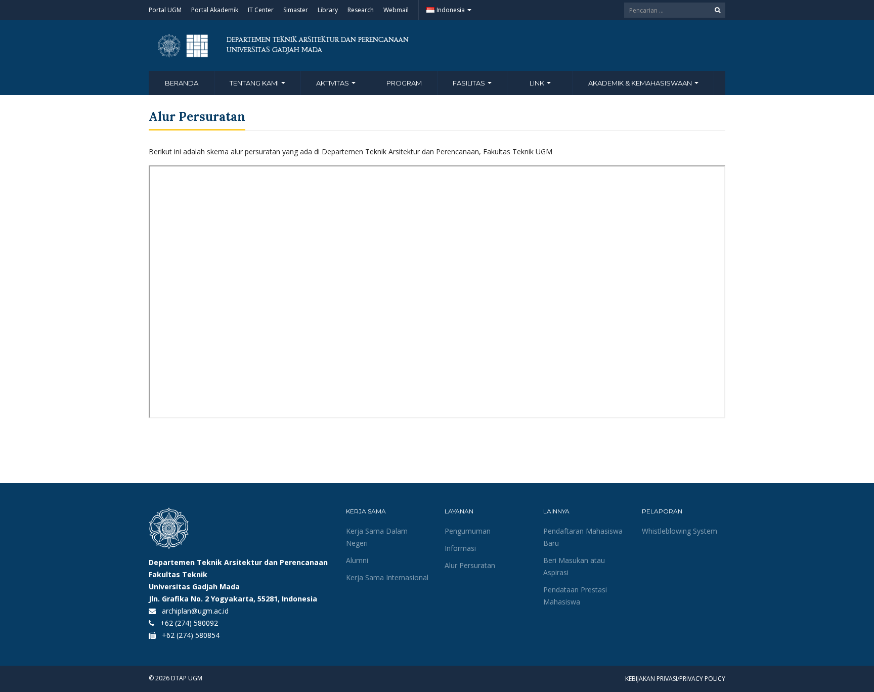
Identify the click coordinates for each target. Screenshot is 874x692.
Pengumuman (468, 531)
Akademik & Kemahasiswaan (640, 83)
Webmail (396, 10)
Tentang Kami (255, 83)
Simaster (295, 10)
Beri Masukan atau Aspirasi (574, 566)
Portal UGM (165, 10)
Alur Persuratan (470, 565)
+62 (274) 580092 (189, 623)
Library (328, 10)
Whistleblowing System (679, 531)
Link (538, 83)
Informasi (460, 548)
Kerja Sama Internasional (387, 577)
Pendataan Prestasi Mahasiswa (575, 596)
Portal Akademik (214, 10)
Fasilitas (470, 83)
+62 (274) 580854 (191, 635)
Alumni (357, 560)
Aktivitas (333, 83)
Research (360, 10)
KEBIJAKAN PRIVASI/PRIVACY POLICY (675, 678)
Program (404, 83)
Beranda (181, 83)
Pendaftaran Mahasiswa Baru (583, 537)
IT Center (261, 10)
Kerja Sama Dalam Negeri (377, 537)
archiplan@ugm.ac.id (195, 611)
